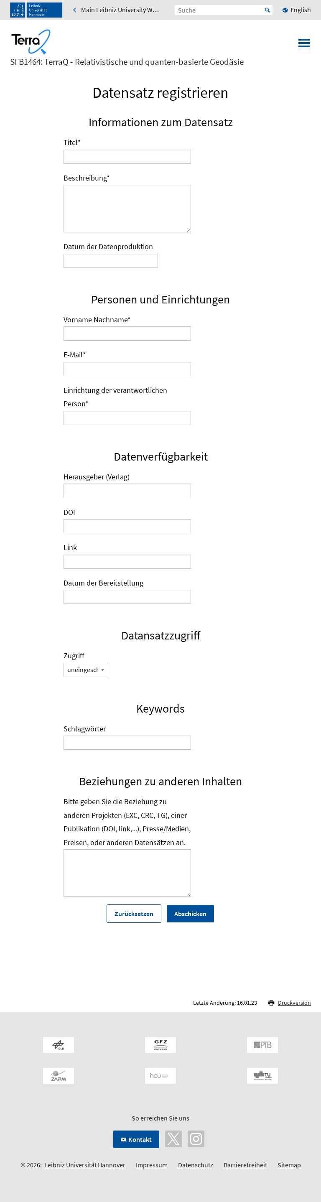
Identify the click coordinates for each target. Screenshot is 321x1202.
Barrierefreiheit (245, 1165)
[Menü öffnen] (304, 45)
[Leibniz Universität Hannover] (36, 10)
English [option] (300, 9)
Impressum (152, 1165)
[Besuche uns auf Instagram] (196, 1138)
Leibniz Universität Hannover (84, 1165)
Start (267, 10)
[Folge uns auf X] (173, 1138)
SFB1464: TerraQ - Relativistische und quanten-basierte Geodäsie (127, 62)
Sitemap (289, 1165)
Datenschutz (195, 1165)
